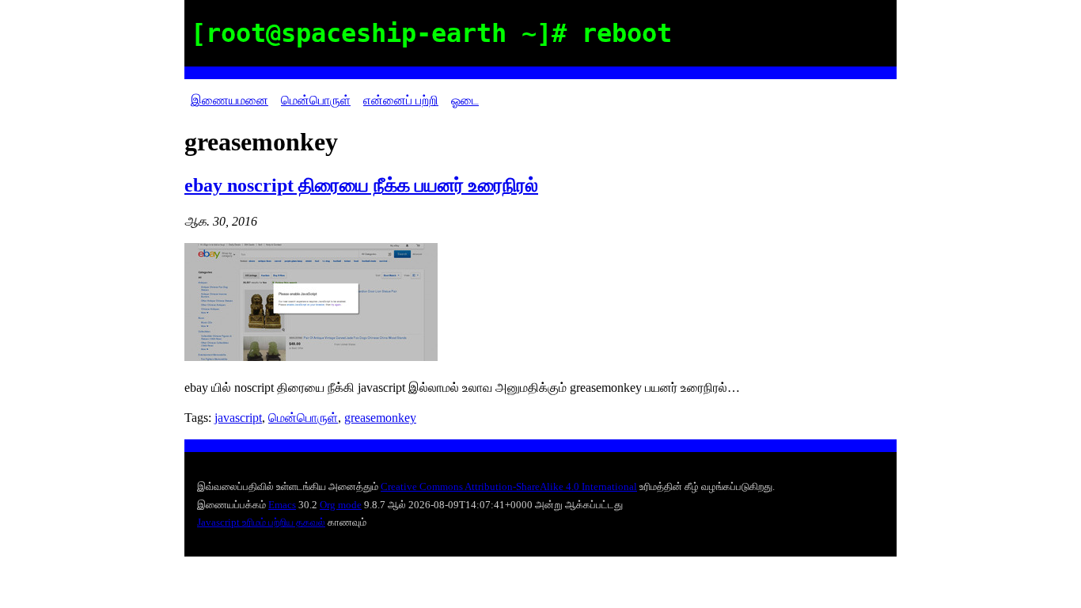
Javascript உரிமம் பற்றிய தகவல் (261, 522)
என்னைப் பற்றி (400, 100)
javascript (238, 417)
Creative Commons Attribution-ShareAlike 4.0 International (509, 486)
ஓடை (465, 100)
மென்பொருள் (316, 100)
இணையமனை (229, 100)
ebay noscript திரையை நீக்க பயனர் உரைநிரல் (361, 185)
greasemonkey (380, 417)
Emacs (282, 505)
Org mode (341, 505)
